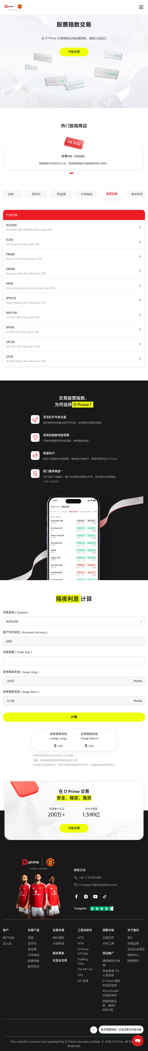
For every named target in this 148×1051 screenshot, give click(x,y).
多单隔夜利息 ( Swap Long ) (21, 672)
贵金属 (32, 949)
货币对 (32, 943)
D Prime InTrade (83, 951)
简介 (130, 937)
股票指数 (33, 960)
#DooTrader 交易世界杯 (111, 993)
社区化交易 (60, 960)
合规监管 (133, 943)
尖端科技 (58, 943)
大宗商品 (33, 955)
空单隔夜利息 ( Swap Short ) (21, 692)
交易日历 (108, 937)
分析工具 (108, 943)
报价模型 (58, 937)
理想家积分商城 (111, 963)
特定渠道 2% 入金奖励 (111, 973)
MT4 (81, 943)
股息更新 (58, 953)
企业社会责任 (136, 949)
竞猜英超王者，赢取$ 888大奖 (110, 1005)
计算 (74, 717)
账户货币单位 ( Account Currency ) (25, 632)
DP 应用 (83, 981)
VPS (80, 975)
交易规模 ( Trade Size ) (17, 652)
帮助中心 (133, 955)
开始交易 (74, 52)
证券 (31, 937)
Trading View (83, 961)
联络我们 (133, 960)
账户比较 (8, 937)
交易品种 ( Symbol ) (15, 612)
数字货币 (33, 966)
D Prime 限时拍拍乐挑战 (111, 983)
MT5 (81, 937)
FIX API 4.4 (85, 969)
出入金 (7, 943)
